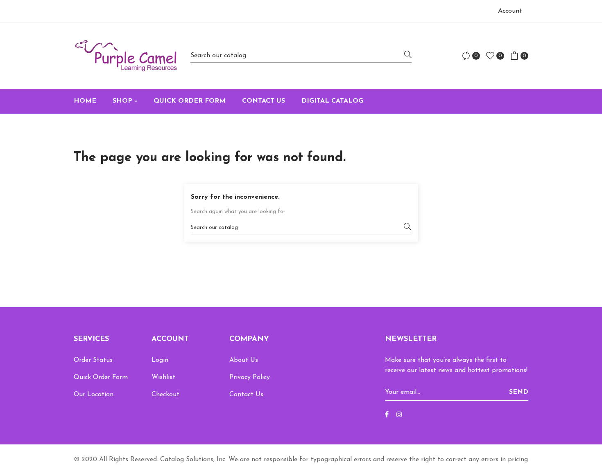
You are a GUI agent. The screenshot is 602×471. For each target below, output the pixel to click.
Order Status (93, 360)
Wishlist (163, 377)
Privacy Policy (249, 377)
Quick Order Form (101, 377)
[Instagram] (399, 415)
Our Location (93, 394)
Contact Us (246, 394)
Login (160, 360)
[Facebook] (387, 415)
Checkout (165, 394)
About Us (243, 360)
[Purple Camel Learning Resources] (126, 55)
